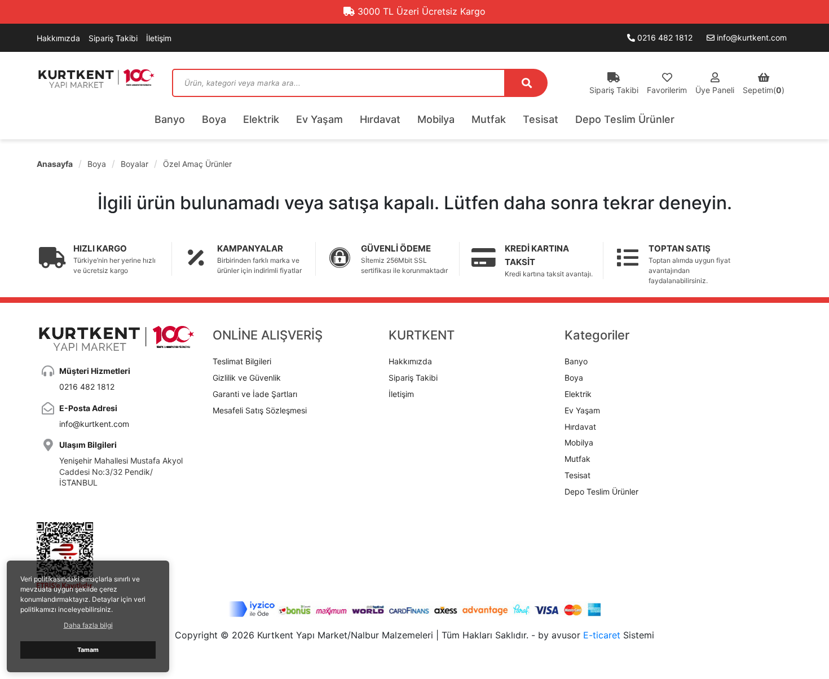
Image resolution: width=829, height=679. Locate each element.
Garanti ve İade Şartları (255, 394)
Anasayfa (55, 164)
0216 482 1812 (664, 37)
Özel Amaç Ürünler (197, 164)
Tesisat (540, 119)
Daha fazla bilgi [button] (88, 625)
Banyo (170, 119)
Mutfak (488, 119)
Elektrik (261, 119)
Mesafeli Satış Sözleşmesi (260, 410)
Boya (214, 119)
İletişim (158, 38)
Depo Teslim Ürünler (624, 119)
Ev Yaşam (319, 119)
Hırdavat (380, 119)
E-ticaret (601, 635)
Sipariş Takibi (113, 38)
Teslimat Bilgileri (242, 361)
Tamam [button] (88, 650)
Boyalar (134, 164)
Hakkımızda (58, 38)
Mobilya (436, 119)
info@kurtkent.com (751, 37)
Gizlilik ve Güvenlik (247, 377)
